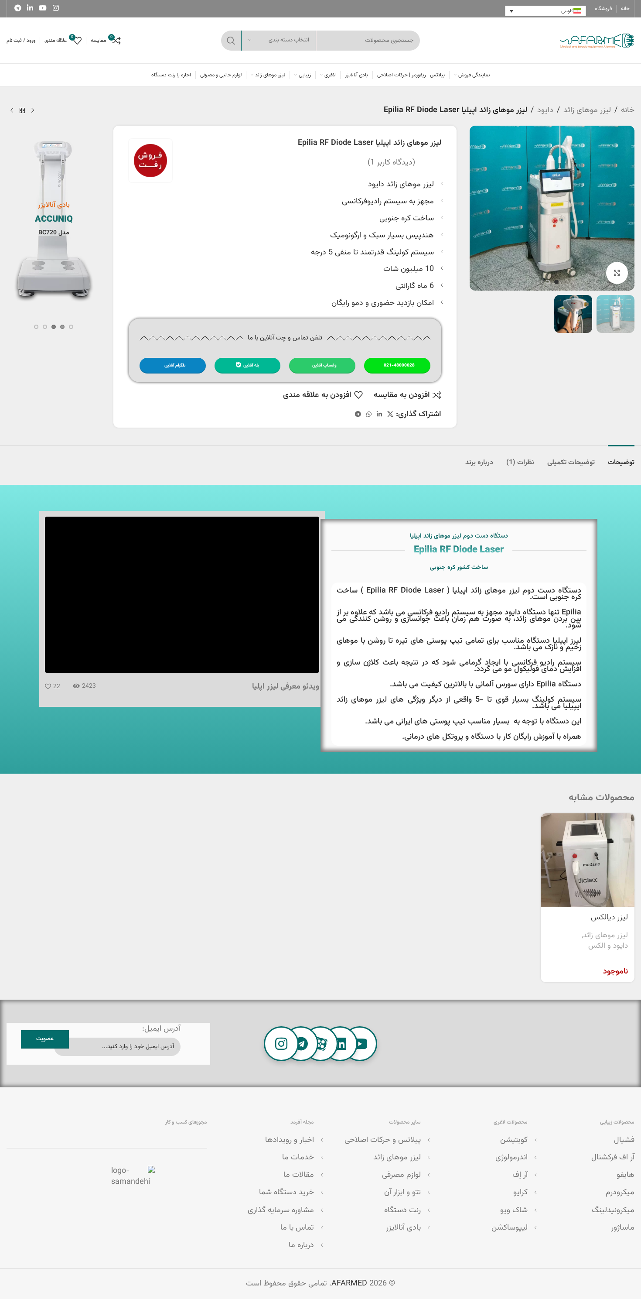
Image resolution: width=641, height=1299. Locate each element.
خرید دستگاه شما (286, 1192)
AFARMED (349, 1284)
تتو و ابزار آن (402, 1192)
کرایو (520, 1192)
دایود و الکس (608, 946)
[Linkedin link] (30, 8)
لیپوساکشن (509, 1228)
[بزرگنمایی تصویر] (617, 273)
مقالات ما (298, 1175)
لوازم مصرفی (401, 1175)
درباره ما (301, 1245)
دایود (545, 110)
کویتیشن (514, 1140)
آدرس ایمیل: (161, 1029)
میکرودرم (620, 1192)
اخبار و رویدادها (289, 1140)
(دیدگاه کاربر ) (391, 163)
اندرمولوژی (511, 1158)
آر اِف (520, 1175)
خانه (627, 110)
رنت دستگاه (402, 1210)
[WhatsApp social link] (369, 414)
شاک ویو (514, 1210)
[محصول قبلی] (32, 110)
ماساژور (622, 1228)
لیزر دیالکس (609, 918)
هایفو (625, 1175)
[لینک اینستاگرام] (55, 8)
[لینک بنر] (54, 219)
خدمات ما (298, 1158)
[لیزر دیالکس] (587, 860)
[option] (556, 282)
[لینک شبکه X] (390, 414)
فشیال (624, 1140)
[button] (71, 327)
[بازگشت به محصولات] (22, 110)
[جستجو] (231, 41)
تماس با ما (297, 1228)
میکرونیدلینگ (613, 1210)
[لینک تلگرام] (17, 8)
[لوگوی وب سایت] (596, 40)
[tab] (621, 458)
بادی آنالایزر (403, 1228)
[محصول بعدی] (12, 110)
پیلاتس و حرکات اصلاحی (382, 1140)
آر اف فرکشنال (612, 1158)
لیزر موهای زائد (587, 110)
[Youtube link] (43, 8)
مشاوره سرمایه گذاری (281, 1210)
